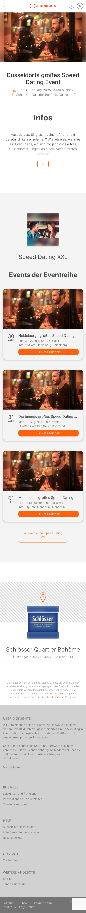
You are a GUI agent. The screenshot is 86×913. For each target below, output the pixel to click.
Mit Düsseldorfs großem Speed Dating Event (37, 162)
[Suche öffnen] (4, 6)
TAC (25, 902)
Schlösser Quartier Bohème (43, 649)
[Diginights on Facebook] (70, 902)
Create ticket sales (15, 804)
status (8, 907)
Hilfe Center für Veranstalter (21, 832)
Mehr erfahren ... (14, 767)
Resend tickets (12, 837)
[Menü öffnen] (71, 6)
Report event (58, 697)
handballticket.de (14, 884)
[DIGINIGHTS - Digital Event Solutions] (43, 6)
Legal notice (27, 907)
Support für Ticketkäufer (19, 826)
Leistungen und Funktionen (20, 793)
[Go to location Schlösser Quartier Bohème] (43, 622)
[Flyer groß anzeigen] (43, 37)
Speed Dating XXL (43, 256)
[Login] (80, 6)
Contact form (11, 860)
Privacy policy (43, 902)
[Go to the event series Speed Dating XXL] (43, 229)
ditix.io (7, 878)
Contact (9, 902)
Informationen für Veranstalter (22, 799)
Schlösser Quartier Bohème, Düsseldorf (45, 95)
